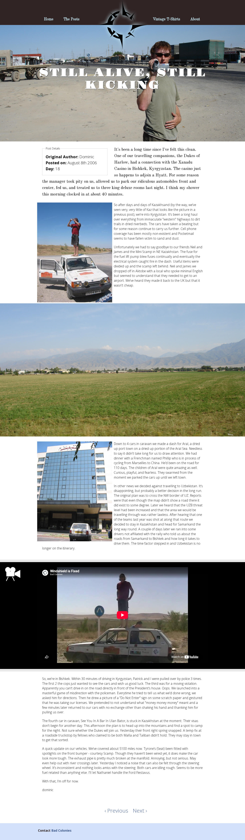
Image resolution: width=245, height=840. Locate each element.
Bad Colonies (61, 830)
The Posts (71, 19)
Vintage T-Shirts (166, 19)
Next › (140, 810)
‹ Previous (116, 810)
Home (48, 19)
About (195, 19)
